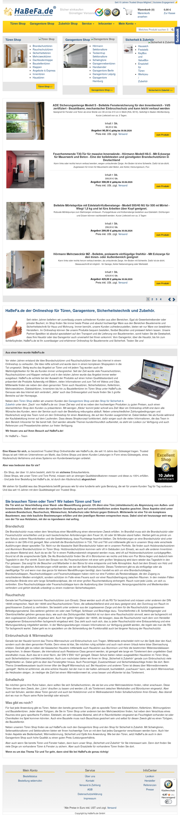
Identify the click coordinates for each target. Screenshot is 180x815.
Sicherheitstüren (42, 53)
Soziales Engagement (163, 2)
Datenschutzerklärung (90, 794)
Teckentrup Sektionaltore (100, 54)
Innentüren (39, 74)
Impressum (90, 798)
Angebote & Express (44, 70)
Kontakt (90, 780)
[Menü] (174, 780)
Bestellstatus (30, 776)
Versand (122, 134)
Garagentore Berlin (103, 70)
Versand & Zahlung (90, 785)
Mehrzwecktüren (42, 56)
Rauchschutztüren (43, 49)
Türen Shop (13, 40)
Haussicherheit (146, 46)
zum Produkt (162, 134)
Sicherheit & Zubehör (140, 40)
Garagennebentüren (104, 63)
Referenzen (149, 785)
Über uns (90, 776)
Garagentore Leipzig (104, 74)
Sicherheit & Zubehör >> (161, 90)
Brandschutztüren (42, 46)
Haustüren (38, 77)
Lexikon (150, 776)
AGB (89, 789)
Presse (150, 789)
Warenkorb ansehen (144, 14)
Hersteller (149, 780)
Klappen (37, 67)
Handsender (99, 67)
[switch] (168, 802)
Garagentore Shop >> (102, 90)
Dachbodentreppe (43, 60)
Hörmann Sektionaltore (100, 47)
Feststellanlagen (147, 49)
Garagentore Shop (77, 40)
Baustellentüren (41, 63)
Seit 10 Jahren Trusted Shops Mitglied (133, 2)
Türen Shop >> (45, 86)
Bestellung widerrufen (30, 780)
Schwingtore (99, 60)
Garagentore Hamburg (100, 79)
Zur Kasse (169, 13)
